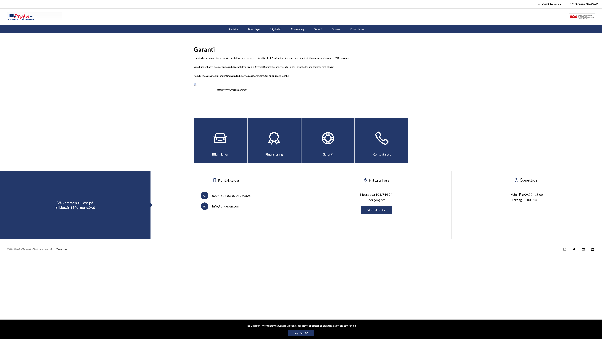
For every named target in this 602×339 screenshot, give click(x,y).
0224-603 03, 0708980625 (585, 4)
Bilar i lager (254, 29)
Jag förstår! (301, 332)
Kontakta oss (357, 29)
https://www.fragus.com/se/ (232, 89)
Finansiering (297, 29)
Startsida (233, 29)
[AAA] (582, 16)
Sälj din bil (275, 29)
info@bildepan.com (551, 4)
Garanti (318, 29)
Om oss (336, 29)
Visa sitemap (61, 249)
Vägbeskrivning (376, 209)
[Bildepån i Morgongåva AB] (34, 17)
